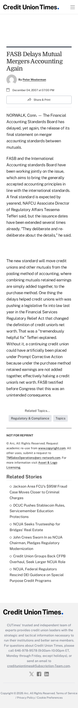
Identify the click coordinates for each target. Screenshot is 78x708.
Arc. (26, 693)
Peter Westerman (34, 79)
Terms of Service (66, 693)
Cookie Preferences (50, 697)
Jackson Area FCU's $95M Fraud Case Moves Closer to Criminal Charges (38, 492)
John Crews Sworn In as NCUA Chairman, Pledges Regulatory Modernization (36, 543)
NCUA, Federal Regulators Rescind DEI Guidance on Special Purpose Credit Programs (37, 575)
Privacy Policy (26, 697)
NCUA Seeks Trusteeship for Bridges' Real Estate (35, 527)
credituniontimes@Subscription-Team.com (38, 666)
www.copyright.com (52, 448)
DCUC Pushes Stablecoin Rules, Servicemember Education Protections (37, 511)
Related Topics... (37, 411)
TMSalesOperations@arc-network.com (33, 457)
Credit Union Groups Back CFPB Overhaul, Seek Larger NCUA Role (38, 559)
